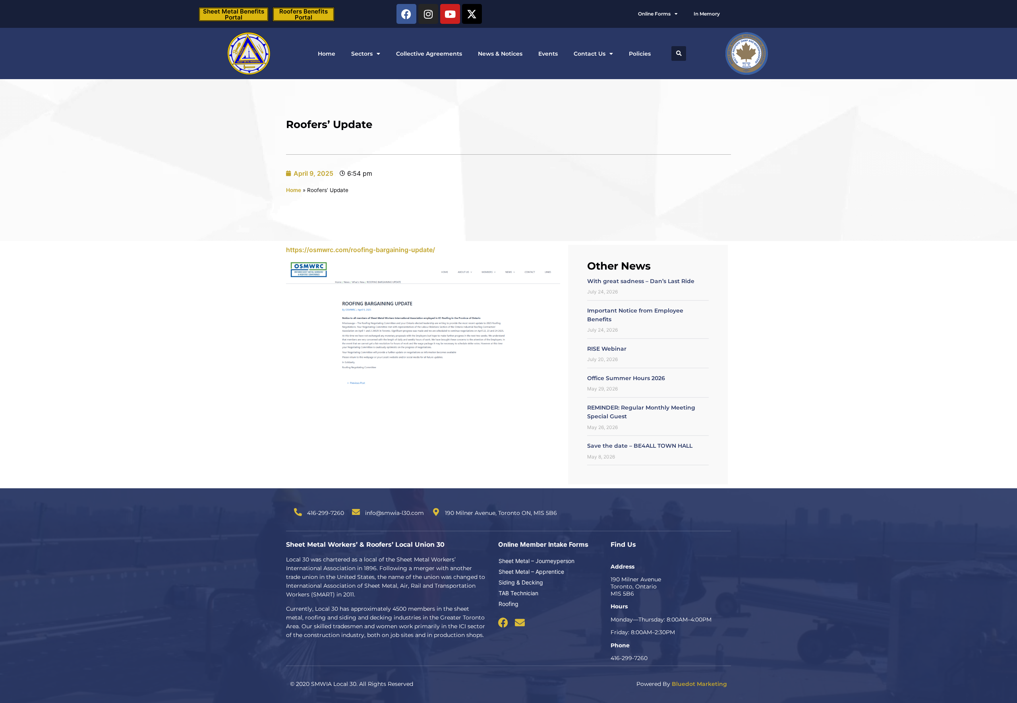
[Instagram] (428, 14)
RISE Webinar (606, 348)
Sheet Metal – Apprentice (531, 571)
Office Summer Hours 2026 (626, 378)
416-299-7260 (325, 513)
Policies (640, 53)
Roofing (508, 603)
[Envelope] (520, 622)
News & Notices (500, 53)
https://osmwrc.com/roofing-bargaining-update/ (360, 250)
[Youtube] (450, 14)
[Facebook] (406, 14)
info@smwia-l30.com (394, 513)
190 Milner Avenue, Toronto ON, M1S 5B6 (501, 513)
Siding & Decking (521, 582)
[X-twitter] (472, 14)
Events (548, 53)
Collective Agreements (429, 53)
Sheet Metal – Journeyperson (536, 560)
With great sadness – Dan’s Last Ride (640, 281)
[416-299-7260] (298, 512)
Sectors (362, 53)
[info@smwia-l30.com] (356, 512)
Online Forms (654, 14)
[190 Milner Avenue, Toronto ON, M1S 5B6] (436, 512)
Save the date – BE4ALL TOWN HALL (639, 445)
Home (326, 53)
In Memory (707, 14)
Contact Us (589, 53)
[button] (678, 53)
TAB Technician (518, 593)
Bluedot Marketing (699, 683)
